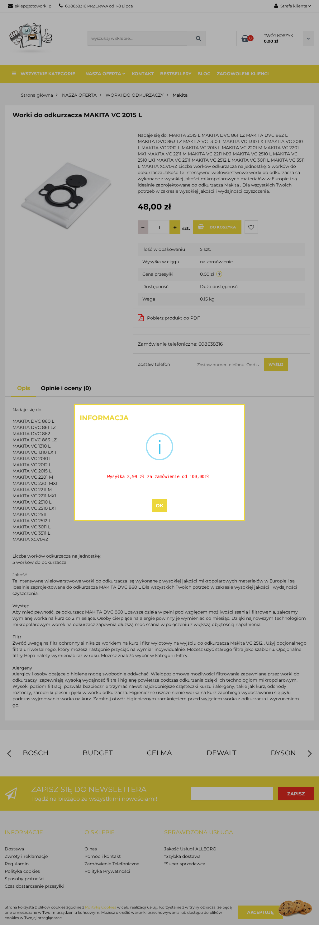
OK (159, 506)
